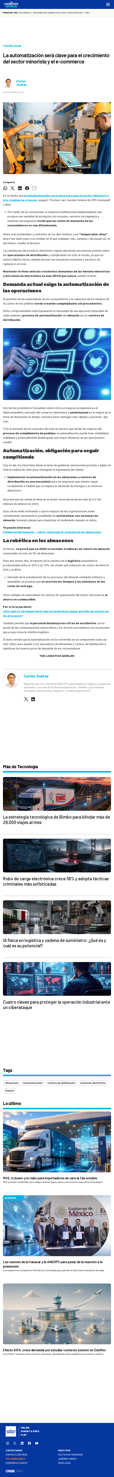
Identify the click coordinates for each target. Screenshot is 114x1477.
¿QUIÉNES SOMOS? (67, 1459)
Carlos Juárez (21, 83)
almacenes (11, 1083)
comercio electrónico (93, 1083)
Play (24, 1435)
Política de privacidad (70, 1455)
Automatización (32, 1083)
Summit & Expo (30, 1431)
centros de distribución (61, 1083)
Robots (9, 1090)
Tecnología (12, 46)
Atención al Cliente (16, 1463)
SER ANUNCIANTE (15, 1459)
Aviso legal (64, 1463)
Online (25, 1428)
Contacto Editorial (17, 1455)
